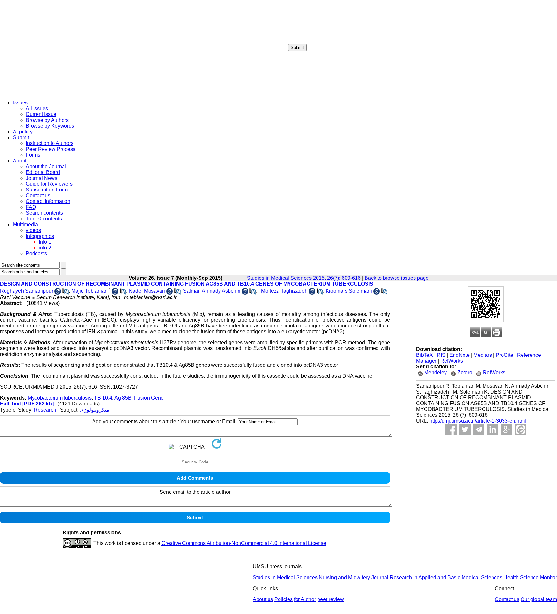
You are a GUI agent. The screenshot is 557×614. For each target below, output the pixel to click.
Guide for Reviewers (49, 184)
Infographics (40, 236)
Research (45, 410)
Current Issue (41, 114)
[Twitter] (465, 429)
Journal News (41, 178)
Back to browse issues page (397, 278)
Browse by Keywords (50, 126)
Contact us (38, 195)
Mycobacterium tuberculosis (60, 398)
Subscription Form (47, 189)
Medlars (483, 355)
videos (33, 230)
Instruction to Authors (49, 143)
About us (263, 599)
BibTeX (424, 355)
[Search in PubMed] (65, 293)
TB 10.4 (103, 398)
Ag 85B (123, 398)
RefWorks (451, 361)
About (19, 160)
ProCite (504, 355)
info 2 (45, 247)
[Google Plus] (506, 429)
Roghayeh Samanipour (26, 291)
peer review (330, 599)
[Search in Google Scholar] (57, 293)
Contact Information (48, 201)
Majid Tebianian (89, 291)
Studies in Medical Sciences (285, 577)
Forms (33, 155)
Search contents (44, 213)
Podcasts (36, 253)
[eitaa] (520, 429)
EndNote (459, 355)
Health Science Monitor (530, 577)
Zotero (464, 372)
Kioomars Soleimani (349, 291)
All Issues (37, 108)
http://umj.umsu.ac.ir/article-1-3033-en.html (477, 421)
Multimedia (25, 224)
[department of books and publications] (50, 93)
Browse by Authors (47, 120)
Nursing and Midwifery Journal (353, 577)
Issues (20, 102)
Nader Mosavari (147, 291)
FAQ (31, 207)
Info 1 (45, 242)
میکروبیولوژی (94, 410)
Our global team (539, 599)
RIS (441, 355)
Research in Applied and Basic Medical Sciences (446, 577)
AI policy (23, 131)
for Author (305, 599)
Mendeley (435, 372)
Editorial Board (43, 172)
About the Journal (46, 166)
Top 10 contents (44, 218)
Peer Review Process (50, 149)
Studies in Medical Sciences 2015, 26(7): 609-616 (304, 278)
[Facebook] (451, 429)
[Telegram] (478, 429)
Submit (297, 47)
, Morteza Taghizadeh (283, 291)
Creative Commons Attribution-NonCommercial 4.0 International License (243, 543)
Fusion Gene (149, 398)
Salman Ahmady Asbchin (211, 291)
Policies (283, 599)
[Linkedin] (492, 429)
